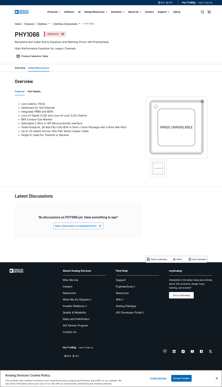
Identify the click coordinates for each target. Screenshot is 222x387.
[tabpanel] (78, 119)
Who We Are (70, 280)
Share (179, 259)
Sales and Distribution (76, 319)
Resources (122, 293)
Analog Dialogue (126, 306)
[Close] (216, 378)
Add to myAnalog (159, 259)
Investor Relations (73, 306)
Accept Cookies (181, 378)
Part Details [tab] (34, 91)
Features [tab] (20, 91)
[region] (111, 378)
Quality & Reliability (74, 312)
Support (121, 280)
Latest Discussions (38, 67)
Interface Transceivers (65, 23)
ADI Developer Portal (129, 312)
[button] (49, 24)
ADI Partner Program (75, 325)
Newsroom (69, 293)
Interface (42, 23)
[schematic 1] (158, 168)
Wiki (118, 299)
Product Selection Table (34, 56)
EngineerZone (124, 286)
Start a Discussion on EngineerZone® (76, 225)
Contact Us (69, 332)
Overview (20, 67)
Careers (67, 286)
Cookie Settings (158, 378)
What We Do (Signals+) (77, 299)
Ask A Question (199, 259)
